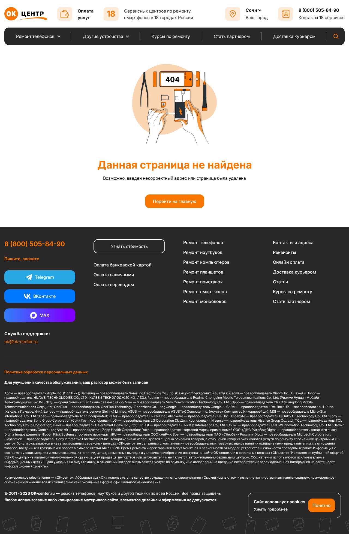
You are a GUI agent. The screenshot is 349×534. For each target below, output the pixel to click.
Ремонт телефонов (203, 242)
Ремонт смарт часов (205, 291)
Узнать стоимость (129, 246)
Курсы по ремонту (292, 291)
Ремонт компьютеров (206, 262)
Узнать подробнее (271, 509)
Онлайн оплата (289, 262)
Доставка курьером (294, 272)
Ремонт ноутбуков (202, 252)
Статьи (280, 281)
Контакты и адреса (293, 242)
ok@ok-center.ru (21, 341)
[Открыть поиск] (336, 36)
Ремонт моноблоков (205, 301)
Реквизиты (284, 252)
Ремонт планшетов (203, 272)
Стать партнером (291, 301)
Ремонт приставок (203, 281)
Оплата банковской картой (123, 265)
